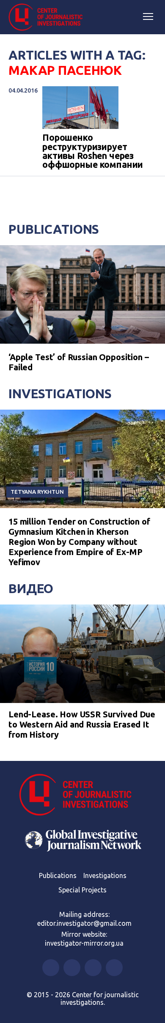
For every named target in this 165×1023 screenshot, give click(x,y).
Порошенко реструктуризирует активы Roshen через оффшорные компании (92, 151)
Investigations (60, 393)
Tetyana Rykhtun (37, 491)
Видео (30, 588)
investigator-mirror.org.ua (84, 943)
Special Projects (82, 890)
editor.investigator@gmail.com (84, 923)
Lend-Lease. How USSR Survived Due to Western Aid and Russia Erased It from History (81, 724)
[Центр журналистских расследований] (48, 17)
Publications (53, 229)
